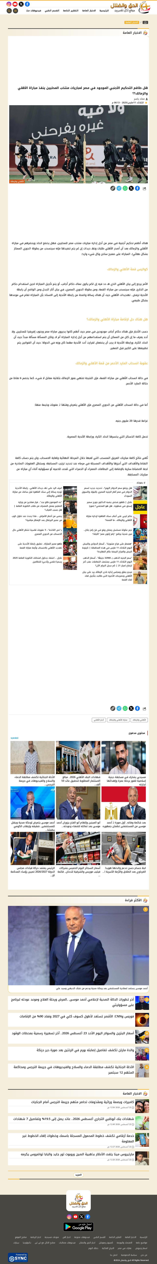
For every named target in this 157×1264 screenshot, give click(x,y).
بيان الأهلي (123, 283)
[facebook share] (137, 188)
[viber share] (119, 188)
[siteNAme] (131, 7)
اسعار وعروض (141, 1248)
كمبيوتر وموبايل (106, 1243)
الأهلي (109, 248)
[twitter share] (131, 188)
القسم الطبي (52, 11)
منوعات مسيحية (52, 1237)
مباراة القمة (106, 289)
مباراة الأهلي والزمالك (118, 720)
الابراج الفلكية (108, 1248)
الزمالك (65, 378)
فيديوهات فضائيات (67, 1243)
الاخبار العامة (89, 11)
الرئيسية (104, 11)
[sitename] (78, 1200)
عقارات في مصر (125, 1248)
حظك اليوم (93, 1248)
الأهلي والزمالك (139, 720)
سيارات (16, 1243)
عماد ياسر (140, 98)
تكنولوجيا (27, 1243)
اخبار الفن (67, 1237)
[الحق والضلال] (145, 22)
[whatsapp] (112, 188)
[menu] (15, 11)
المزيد (78, 1175)
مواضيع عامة (141, 1243)
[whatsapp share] (125, 188)
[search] (9, 11)
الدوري (27, 248)
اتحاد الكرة (141, 342)
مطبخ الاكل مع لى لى (45, 1243)
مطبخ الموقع (21, 1237)
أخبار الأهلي (99, 720)
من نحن (144, 1255)
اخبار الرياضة (35, 1237)
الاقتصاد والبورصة (124, 1243)
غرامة (144, 420)
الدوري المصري (101, 404)
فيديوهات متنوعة (31, 11)
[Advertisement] (78, 60)
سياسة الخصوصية (129, 1255)
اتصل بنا (113, 1255)
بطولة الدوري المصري (79, 289)
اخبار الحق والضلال (87, 1243)
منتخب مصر (75, 243)
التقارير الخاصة (70, 11)
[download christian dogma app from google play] (78, 1226)
